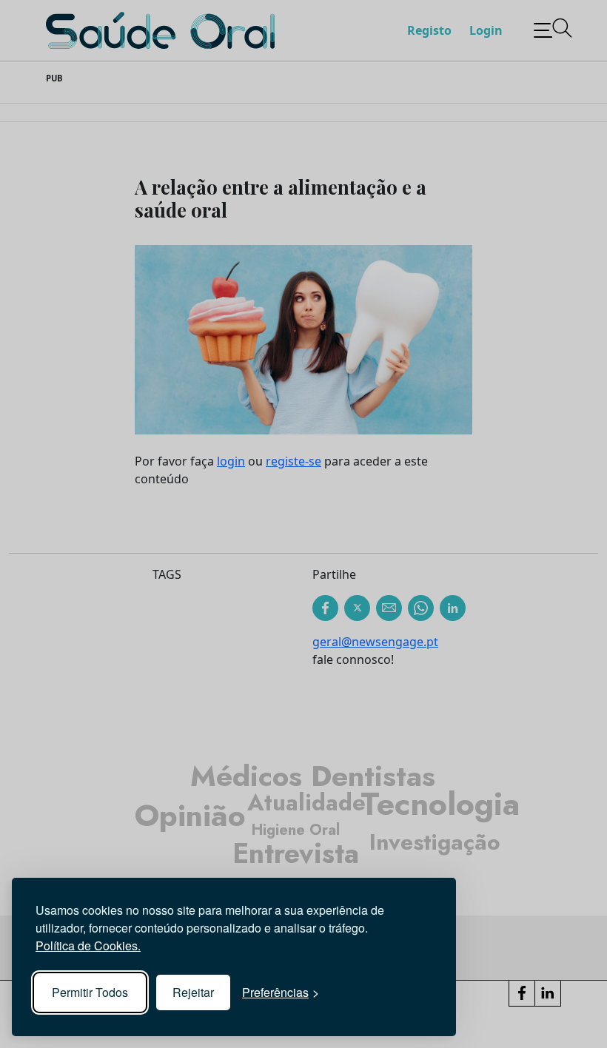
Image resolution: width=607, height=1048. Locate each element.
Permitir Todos (90, 992)
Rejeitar (193, 992)
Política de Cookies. (88, 945)
